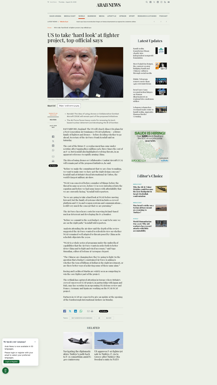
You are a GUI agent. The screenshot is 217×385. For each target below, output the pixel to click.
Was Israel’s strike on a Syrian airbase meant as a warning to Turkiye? (143, 209)
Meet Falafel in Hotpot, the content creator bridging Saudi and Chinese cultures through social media (143, 68)
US (99, 318)
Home (49, 27)
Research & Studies (147, 16)
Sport (132, 16)
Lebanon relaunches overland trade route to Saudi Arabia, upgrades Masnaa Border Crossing (105, 21)
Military (108, 318)
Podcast (163, 16)
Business (92, 16)
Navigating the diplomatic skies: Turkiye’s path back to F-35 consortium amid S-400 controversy (77, 355)
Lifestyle (111, 16)
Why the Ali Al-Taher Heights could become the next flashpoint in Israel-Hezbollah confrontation (143, 191)
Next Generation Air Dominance (82, 318)
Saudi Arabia (55, 16)
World (81, 16)
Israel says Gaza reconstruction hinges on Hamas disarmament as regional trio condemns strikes (143, 95)
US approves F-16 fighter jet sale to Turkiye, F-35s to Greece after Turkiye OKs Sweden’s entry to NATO (108, 355)
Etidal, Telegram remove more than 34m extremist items (142, 81)
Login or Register (11, 362)
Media (101, 16)
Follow (54, 166)
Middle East (69, 16)
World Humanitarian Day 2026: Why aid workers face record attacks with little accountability (142, 226)
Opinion (122, 16)
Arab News (53, 2)
